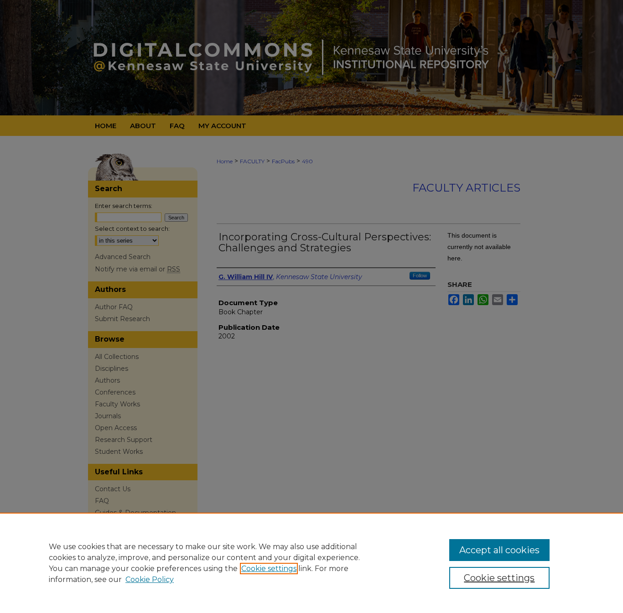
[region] (311, 563)
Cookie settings (268, 568)
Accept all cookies (499, 550)
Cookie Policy (149, 579)
